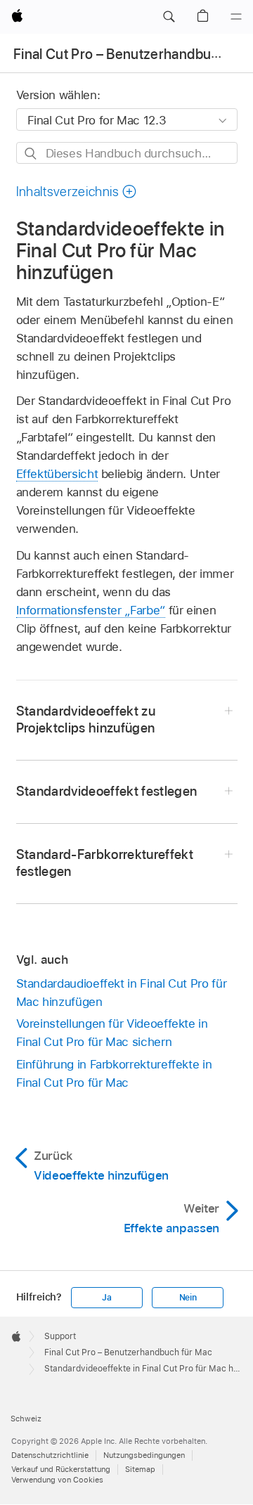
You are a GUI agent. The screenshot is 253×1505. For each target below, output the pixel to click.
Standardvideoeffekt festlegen (106, 791)
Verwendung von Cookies (57, 1480)
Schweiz (26, 1418)
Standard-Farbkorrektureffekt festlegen (105, 862)
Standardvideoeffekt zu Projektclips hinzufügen (86, 719)
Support (60, 1336)
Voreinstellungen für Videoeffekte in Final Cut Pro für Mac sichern (112, 1032)
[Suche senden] (31, 153)
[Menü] (236, 17)
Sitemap (140, 1469)
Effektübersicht (57, 474)
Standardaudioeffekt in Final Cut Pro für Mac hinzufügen (121, 992)
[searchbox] (127, 153)
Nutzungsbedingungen (144, 1455)
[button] (169, 17)
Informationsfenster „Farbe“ (90, 610)
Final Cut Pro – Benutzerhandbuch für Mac (128, 1352)
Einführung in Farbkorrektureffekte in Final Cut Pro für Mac (114, 1073)
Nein (188, 1298)
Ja (107, 1298)
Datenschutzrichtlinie (50, 1455)
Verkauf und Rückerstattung (60, 1469)
